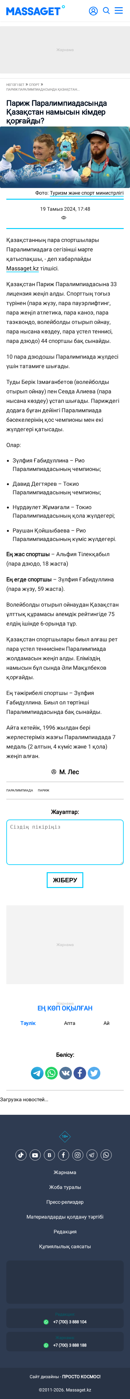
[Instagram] (77, 1155)
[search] (106, 11)
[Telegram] (92, 1155)
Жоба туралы (65, 1187)
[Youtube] (35, 1155)
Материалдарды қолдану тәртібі (65, 1217)
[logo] (35, 10)
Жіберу (65, 880)
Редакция (65, 1232)
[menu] (119, 11)
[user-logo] (93, 14)
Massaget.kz (22, 268)
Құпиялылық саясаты (65, 1246)
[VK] (49, 1155)
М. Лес (69, 772)
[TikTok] (21, 1155)
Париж (43, 790)
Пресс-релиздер (65, 1202)
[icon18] (65, 1140)
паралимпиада (19, 790)
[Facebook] (63, 1155)
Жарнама (65, 1172)
